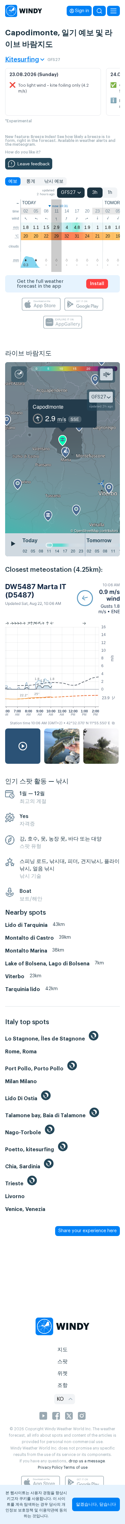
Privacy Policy (50, 1467)
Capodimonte (48, 406)
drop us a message (87, 1461)
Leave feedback (33, 163)
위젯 (62, 1373)
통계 (30, 181)
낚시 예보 (53, 181)
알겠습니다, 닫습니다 (96, 1504)
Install (97, 284)
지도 (62, 1349)
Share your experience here (87, 1231)
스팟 (62, 1361)
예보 (12, 181)
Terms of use (75, 1467)
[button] (98, 598)
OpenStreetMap (86, 530)
